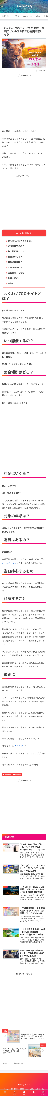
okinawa (8, 774)
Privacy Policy (24, 1084)
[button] (43, 628)
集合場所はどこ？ (16, 251)
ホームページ (8, 563)
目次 (21, 232)
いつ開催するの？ (16, 245)
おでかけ (18, 774)
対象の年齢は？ (15, 262)
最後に (11, 283)
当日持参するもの (16, 272)
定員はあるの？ (15, 267)
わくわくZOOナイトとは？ (20, 240)
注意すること (14, 278)
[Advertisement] (24, 101)
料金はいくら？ (15, 256)
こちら (17, 745)
